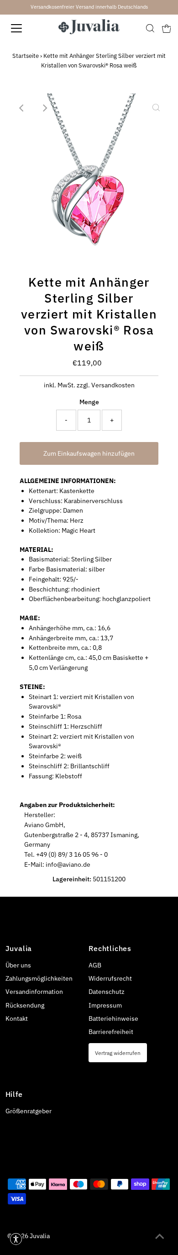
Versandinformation (34, 992)
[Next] (44, 108)
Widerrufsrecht (110, 978)
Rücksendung (24, 1005)
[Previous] (22, 108)
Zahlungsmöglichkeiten (39, 978)
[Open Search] (150, 28)
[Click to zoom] (156, 108)
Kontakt (16, 1018)
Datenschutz (107, 992)
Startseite (25, 56)
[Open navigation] (24, 28)
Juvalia (40, 1236)
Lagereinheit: (71, 879)
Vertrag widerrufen (118, 1052)
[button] (16, 1239)
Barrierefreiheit (111, 1032)
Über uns (18, 965)
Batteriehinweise (113, 1018)
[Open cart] (166, 28)
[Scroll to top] (160, 1237)
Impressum (105, 1005)
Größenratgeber (28, 1111)
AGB (95, 965)
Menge (89, 402)
